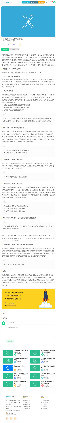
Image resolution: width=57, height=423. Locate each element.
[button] (47, 2)
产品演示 (42, 2)
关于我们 (27, 409)
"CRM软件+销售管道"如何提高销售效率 (17, 150)
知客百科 (9, 41)
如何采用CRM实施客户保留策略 (14, 264)
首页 (4, 41)
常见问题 (27, 405)
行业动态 (45, 405)
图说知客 (45, 409)
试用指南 (34, 2)
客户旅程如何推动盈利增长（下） (15, 211)
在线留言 (27, 407)
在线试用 (26, 2)
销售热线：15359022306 (13, 410)
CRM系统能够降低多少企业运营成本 (16, 177)
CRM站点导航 (46, 402)
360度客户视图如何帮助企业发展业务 (16, 206)
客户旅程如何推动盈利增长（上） (15, 208)
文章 (14, 41)
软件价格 (27, 402)
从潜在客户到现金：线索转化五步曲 (16, 153)
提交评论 (10, 341)
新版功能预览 (46, 400)
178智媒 (45, 407)
